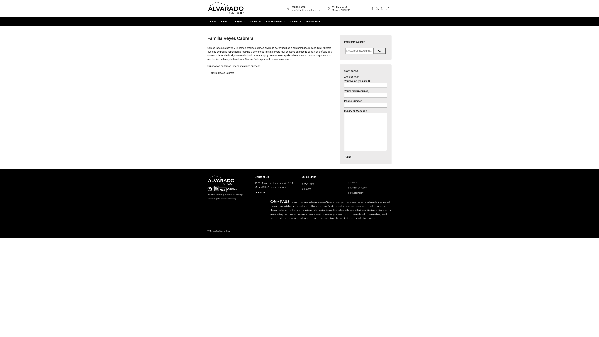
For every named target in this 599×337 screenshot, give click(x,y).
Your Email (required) (356, 91)
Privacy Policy (212, 199)
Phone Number (353, 101)
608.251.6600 (298, 7)
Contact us (260, 192)
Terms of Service (226, 199)
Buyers (238, 21)
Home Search (313, 21)
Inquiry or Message (355, 111)
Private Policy (356, 193)
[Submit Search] (380, 51)
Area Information (358, 187)
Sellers (254, 21)
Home (213, 21)
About (224, 21)
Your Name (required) (357, 81)
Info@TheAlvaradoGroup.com (306, 10)
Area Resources (273, 21)
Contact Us (296, 21)
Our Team (309, 184)
